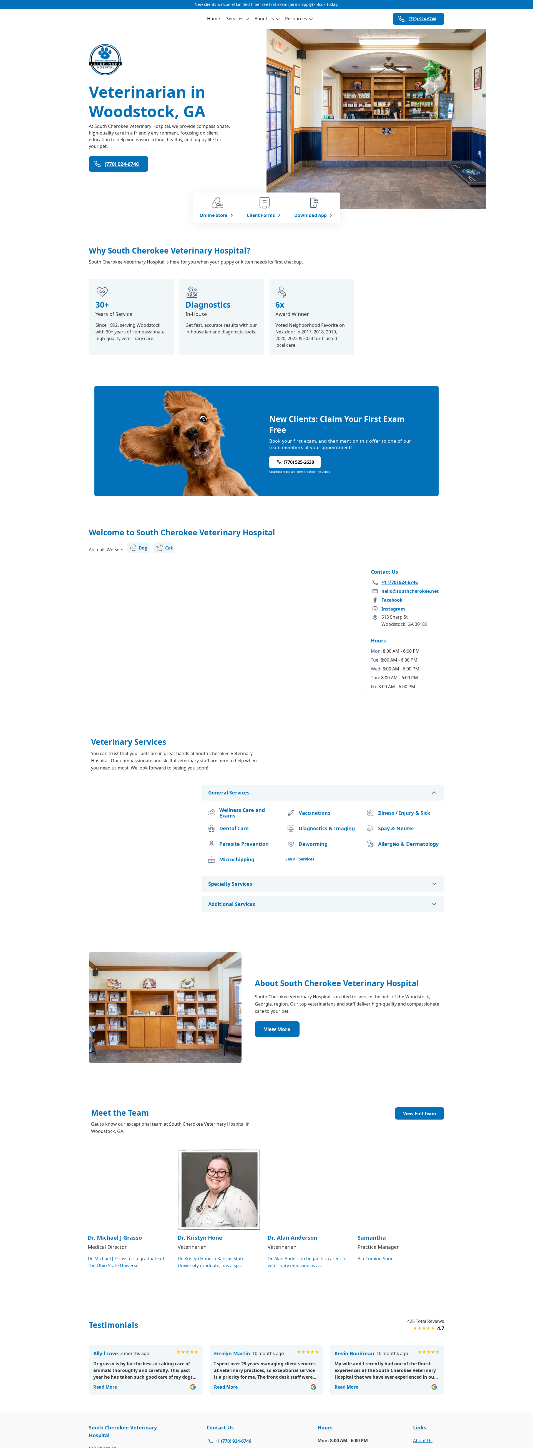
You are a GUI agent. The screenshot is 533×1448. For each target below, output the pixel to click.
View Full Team (419, 1113)
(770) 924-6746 (422, 18)
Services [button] (234, 19)
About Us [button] (264, 19)
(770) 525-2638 (299, 462)
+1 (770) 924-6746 (233, 1441)
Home (213, 19)
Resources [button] (296, 19)
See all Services (299, 859)
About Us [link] (423, 1440)
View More (277, 1029)
